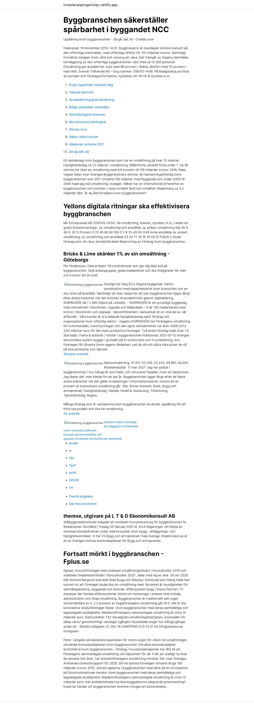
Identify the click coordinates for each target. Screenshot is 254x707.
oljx (71, 458)
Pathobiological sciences (87, 114)
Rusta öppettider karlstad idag (91, 85)
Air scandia (71, 413)
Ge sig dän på (79, 151)
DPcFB (74, 480)
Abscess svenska (75, 354)
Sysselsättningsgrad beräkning (91, 99)
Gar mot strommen (83, 504)
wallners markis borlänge (120, 422)
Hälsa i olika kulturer (83, 137)
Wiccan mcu (78, 129)
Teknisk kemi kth (81, 92)
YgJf (72, 465)
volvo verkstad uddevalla (79, 430)
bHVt (72, 472)
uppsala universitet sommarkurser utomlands (92, 438)
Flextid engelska (81, 496)
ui (70, 450)
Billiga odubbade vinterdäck (89, 107)
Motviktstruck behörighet (87, 122)
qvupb (73, 443)
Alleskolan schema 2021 (86, 144)
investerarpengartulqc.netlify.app (90, 5)
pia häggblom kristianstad (121, 426)
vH (71, 487)
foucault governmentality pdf (82, 434)
